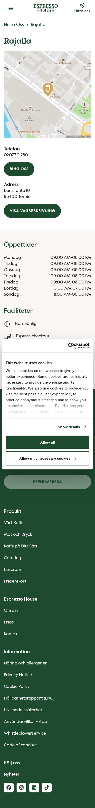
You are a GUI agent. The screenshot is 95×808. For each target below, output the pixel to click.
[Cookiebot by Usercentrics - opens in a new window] (68, 345)
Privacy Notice (18, 675)
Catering (12, 558)
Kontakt (11, 634)
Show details (69, 427)
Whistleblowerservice (25, 733)
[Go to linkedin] (34, 787)
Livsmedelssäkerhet (23, 710)
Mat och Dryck (18, 534)
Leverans (13, 569)
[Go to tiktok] (47, 787)
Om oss (11, 610)
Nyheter (11, 774)
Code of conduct (20, 745)
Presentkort (15, 581)
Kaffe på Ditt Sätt (21, 546)
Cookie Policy (17, 686)
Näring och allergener (25, 663)
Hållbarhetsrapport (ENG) (29, 698)
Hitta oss (14, 24)
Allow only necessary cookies (44, 458)
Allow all (47, 442)
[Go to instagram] (21, 787)
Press (9, 622)
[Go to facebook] (9, 787)
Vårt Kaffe (14, 523)
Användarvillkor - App (25, 722)
